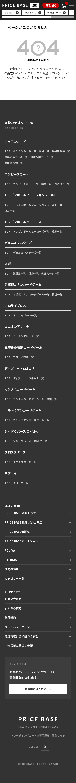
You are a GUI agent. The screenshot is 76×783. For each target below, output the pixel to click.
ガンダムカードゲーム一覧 (28, 399)
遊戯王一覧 (19, 273)
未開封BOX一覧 (14, 163)
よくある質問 (13, 608)
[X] (45, 747)
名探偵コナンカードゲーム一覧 (31, 294)
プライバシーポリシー (19, 627)
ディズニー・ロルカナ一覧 (28, 378)
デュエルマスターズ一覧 (27, 252)
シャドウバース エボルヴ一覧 (30, 441)
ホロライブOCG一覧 (25, 315)
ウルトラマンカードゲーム (23, 410)
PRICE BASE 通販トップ (20, 513)
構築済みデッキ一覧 (16, 157)
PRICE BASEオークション (21, 541)
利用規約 (10, 617)
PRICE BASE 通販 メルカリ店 (23, 522)
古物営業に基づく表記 (19, 646)
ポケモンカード (15, 141)
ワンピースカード (17, 174)
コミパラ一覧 (62, 184)
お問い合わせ (13, 599)
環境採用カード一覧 (42, 157)
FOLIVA (10, 550)
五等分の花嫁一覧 (23, 357)
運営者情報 (12, 569)
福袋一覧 (44, 151)
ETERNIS (11, 560)
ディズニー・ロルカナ (20, 368)
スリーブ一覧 (20, 483)
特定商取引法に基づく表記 (21, 636)
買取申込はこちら (38, 689)
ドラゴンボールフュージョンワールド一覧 (37, 204)
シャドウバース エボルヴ (22, 431)
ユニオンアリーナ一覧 (26, 336)
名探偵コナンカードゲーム (23, 284)
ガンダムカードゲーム (20, 389)
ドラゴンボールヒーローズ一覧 (31, 231)
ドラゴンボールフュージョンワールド (31, 195)
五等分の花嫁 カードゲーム (23, 347)
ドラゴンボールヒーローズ (23, 222)
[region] (38, 14)
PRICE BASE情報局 (17, 532)
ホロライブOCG (15, 305)
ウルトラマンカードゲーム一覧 (31, 420)
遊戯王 (9, 264)
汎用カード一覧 (50, 273)
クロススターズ (15, 452)
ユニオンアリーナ (17, 326)
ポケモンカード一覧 (25, 151)
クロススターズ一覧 (24, 462)
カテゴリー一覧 (14, 579)
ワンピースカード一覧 (26, 184)
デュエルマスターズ (18, 243)
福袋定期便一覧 (61, 151)
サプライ (11, 473)
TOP (8, 151)
